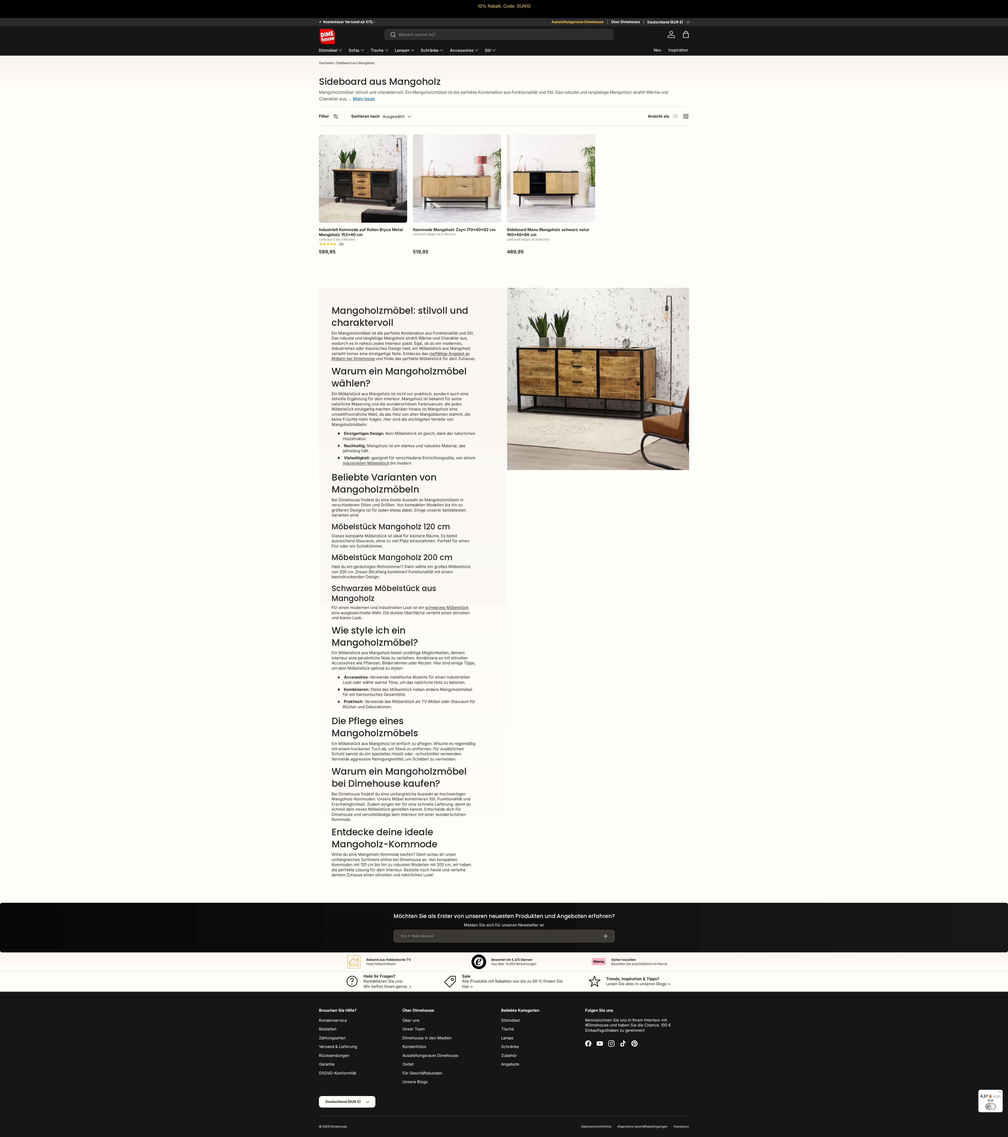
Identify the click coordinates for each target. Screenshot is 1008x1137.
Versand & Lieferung (338, 1046)
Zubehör (509, 1055)
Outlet (408, 1064)
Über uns (410, 1020)
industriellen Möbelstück (366, 463)
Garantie (327, 1064)
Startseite (326, 63)
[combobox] (498, 34)
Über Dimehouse (625, 22)
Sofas (354, 50)
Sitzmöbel (328, 50)
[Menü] (999, 1093)
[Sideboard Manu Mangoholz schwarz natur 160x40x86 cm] (551, 178)
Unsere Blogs (415, 1081)
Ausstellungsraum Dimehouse (578, 22)
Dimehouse (338, 1126)
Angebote (510, 1064)
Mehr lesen (364, 98)
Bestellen (328, 1028)
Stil (488, 50)
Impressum (681, 1126)
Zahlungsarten (332, 1037)
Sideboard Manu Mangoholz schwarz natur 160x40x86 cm (548, 232)
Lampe (507, 1037)
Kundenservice (333, 1020)
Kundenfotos (414, 1046)
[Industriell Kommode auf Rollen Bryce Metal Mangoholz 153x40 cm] (363, 178)
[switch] (990, 1106)
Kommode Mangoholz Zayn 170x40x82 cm (454, 229)
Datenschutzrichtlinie (596, 1126)
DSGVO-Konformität (337, 1073)
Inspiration (678, 50)
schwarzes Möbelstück (447, 607)
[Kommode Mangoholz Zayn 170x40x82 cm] (457, 178)
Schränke (430, 50)
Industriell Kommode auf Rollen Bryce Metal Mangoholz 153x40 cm (361, 232)
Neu (657, 50)
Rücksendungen (334, 1055)
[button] (686, 34)
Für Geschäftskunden (422, 1073)
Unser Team (413, 1028)
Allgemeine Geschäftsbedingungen (642, 1126)
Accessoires (462, 50)
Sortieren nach (365, 116)
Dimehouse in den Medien (427, 1037)
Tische (377, 50)
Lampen (402, 50)
